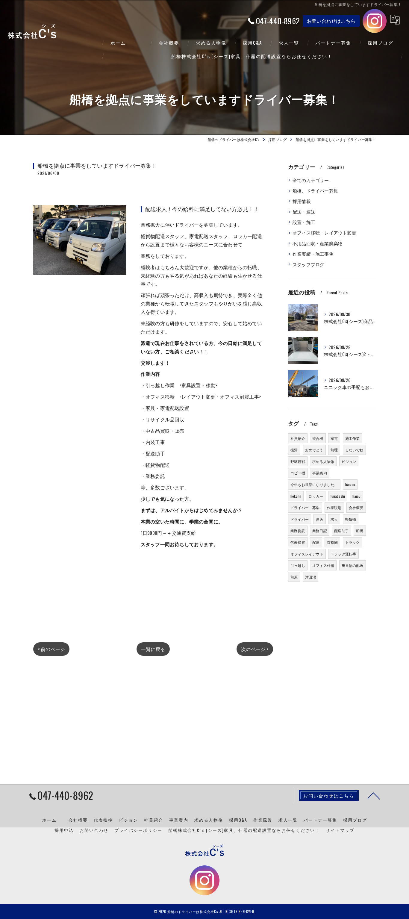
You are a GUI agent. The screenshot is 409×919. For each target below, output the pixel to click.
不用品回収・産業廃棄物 (318, 243)
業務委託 (297, 530)
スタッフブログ (308, 264)
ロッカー (315, 496)
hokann (295, 496)
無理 (334, 449)
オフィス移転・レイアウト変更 (324, 232)
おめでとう (314, 449)
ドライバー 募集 (305, 507)
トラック (352, 542)
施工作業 (352, 438)
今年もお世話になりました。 (314, 484)
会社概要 (356, 507)
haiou (356, 496)
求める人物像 (323, 461)
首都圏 (332, 542)
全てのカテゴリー (311, 180)
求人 (334, 519)
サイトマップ (340, 830)
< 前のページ (51, 649)
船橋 (359, 530)
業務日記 (319, 530)
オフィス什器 (323, 565)
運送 (319, 519)
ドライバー (299, 519)
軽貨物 (350, 519)
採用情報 (302, 201)
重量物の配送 (352, 565)
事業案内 (319, 472)
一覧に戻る (153, 649)
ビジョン (349, 461)
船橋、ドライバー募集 (315, 190)
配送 (315, 542)
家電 (334, 438)
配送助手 (341, 530)
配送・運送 (304, 211)
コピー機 (297, 472)
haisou (350, 484)
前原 (294, 576)
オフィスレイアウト (306, 553)
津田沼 (310, 576)
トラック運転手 (343, 553)
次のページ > (254, 649)
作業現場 (334, 507)
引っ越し (297, 565)
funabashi (338, 496)
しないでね (354, 449)
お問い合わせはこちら (331, 20)
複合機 (317, 438)
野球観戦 (297, 461)
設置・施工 (304, 222)
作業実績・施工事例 (313, 254)
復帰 (294, 449)
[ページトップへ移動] (374, 795)
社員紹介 (297, 438)
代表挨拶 (297, 542)
